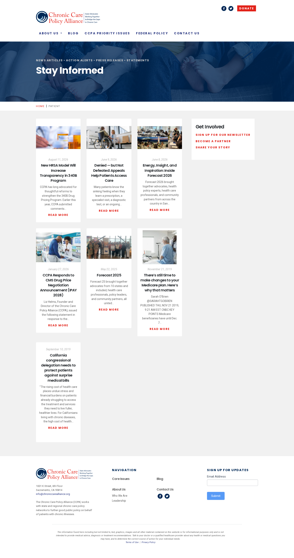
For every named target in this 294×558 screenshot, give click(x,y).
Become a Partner (213, 141)
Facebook (223, 8)
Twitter (230, 8)
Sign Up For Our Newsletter (223, 135)
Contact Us (187, 33)
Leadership (119, 500)
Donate (246, 8)
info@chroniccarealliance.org (53, 493)
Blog (73, 33)
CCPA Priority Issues (107, 33)
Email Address (216, 476)
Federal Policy (152, 33)
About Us (49, 33)
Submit (215, 496)
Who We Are (119, 495)
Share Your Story (213, 147)
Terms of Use (132, 542)
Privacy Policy (148, 542)
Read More (58, 215)
